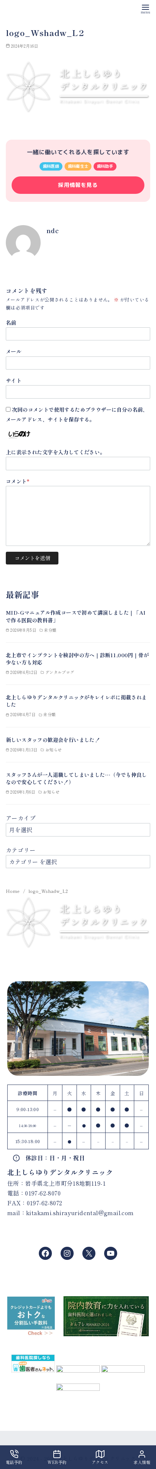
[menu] (145, 8)
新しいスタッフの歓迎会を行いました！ (53, 739)
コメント (17, 481)
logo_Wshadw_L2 (48, 891)
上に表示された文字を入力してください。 (55, 452)
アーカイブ (21, 818)
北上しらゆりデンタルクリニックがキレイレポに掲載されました (76, 700)
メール (13, 351)
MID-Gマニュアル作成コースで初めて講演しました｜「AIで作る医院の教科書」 (76, 615)
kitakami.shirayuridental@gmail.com (80, 1212)
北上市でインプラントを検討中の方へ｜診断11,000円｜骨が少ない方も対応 (77, 658)
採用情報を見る (78, 185)
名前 (11, 322)
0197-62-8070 (43, 1193)
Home (13, 891)
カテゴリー (21, 850)
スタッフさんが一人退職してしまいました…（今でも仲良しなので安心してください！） (76, 778)
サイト (13, 380)
